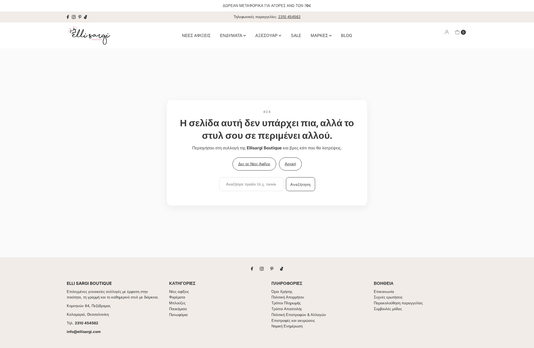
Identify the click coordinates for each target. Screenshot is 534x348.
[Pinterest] (79, 17)
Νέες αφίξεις (179, 291)
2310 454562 (289, 16)
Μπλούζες (177, 303)
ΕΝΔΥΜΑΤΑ (231, 35)
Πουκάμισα (178, 309)
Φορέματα (177, 297)
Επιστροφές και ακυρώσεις (293, 320)
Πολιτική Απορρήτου (287, 297)
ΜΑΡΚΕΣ (320, 35)
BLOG (346, 35)
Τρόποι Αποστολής (286, 309)
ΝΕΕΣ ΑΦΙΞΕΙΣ (196, 35)
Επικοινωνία (384, 291)
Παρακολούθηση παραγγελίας (398, 303)
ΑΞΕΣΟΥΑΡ (267, 35)
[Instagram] (74, 17)
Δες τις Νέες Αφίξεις (254, 164)
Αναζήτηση (300, 184)
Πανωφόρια (178, 314)
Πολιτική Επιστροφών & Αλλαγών (298, 314)
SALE (296, 35)
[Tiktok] (85, 17)
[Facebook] (68, 17)
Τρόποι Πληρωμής (286, 303)
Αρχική (290, 164)
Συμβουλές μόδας (388, 309)
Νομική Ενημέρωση (287, 326)
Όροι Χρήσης (281, 291)
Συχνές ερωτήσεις (388, 297)
